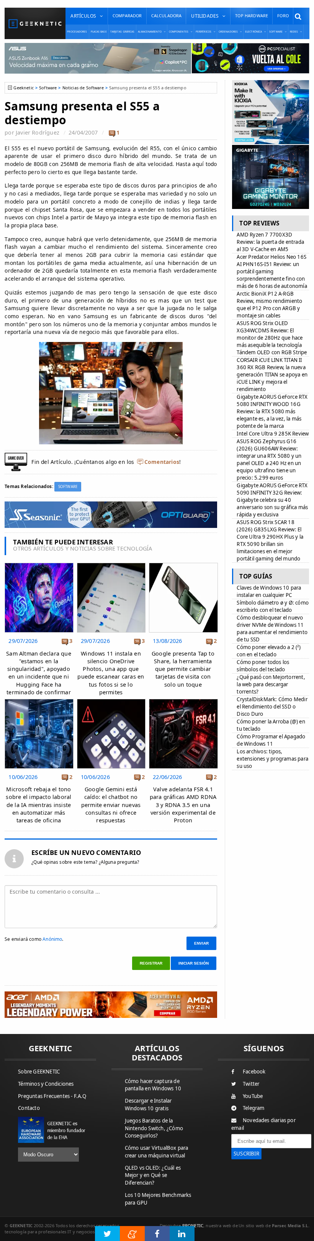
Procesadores (77, 31)
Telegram (254, 1108)
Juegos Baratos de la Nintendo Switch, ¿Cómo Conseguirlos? (154, 1128)
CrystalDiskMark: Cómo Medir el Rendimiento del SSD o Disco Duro (272, 706)
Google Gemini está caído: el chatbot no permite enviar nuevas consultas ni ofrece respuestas (111, 805)
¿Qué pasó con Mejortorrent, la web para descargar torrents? (271, 684)
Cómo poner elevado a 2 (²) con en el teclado (269, 651)
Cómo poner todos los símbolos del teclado (263, 666)
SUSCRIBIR (246, 1153)
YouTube (253, 1096)
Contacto (29, 1108)
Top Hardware (251, 15)
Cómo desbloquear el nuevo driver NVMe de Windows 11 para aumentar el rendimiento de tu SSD (272, 628)
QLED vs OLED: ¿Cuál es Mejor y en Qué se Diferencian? (153, 1175)
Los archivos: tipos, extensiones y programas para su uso (272, 758)
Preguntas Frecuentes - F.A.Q (52, 1096)
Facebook (254, 1071)
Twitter (251, 1083)
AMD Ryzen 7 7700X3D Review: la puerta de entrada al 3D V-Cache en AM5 (270, 242)
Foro (283, 15)
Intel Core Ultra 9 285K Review (273, 433)
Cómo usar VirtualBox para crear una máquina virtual (156, 1151)
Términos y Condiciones (46, 1083)
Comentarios (161, 461)
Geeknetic (23, 87)
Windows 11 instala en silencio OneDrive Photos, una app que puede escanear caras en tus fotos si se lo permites (110, 673)
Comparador (127, 15)
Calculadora (166, 15)
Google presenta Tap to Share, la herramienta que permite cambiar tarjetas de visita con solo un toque (183, 669)
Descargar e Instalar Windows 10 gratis (148, 1104)
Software (48, 87)
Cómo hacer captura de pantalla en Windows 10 (153, 1085)
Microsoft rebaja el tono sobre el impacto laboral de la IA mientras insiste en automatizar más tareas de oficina (38, 805)
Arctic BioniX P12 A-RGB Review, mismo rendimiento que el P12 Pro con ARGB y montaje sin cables (269, 304)
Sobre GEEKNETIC (39, 1071)
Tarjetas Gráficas (122, 31)
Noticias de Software (83, 87)
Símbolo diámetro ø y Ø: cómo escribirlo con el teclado (273, 606)
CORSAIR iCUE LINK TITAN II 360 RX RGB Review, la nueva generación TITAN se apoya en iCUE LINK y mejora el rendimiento (272, 375)
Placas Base (99, 31)
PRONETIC (192, 1225)
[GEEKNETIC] (35, 23)
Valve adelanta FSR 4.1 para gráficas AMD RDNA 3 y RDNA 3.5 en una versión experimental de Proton (183, 805)
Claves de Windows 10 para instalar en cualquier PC (269, 591)
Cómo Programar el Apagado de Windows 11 (271, 740)
